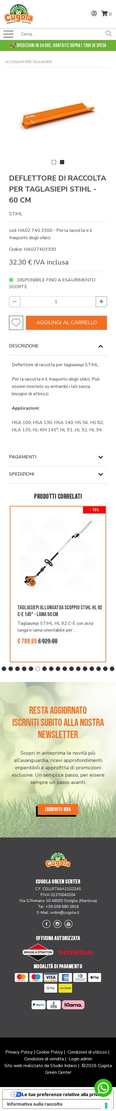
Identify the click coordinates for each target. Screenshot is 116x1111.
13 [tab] (85, 668)
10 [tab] (65, 668)
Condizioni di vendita (44, 1059)
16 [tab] (105, 668)
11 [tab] (71, 668)
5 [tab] (31, 668)
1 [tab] (4, 668)
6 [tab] (37, 668)
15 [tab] (98, 668)
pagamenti (22, 457)
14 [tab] (92, 668)
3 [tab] (17, 668)
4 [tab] (24, 668)
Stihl (15, 214)
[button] (54, 162)
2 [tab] (10, 668)
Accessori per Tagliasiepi (29, 62)
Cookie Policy (49, 1052)
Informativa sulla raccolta (34, 1104)
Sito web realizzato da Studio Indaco (40, 1066)
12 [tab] (78, 668)
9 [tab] (58, 668)
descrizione (24, 346)
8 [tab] (51, 668)
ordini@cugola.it (64, 912)
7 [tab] (44, 668)
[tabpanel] (58, 584)
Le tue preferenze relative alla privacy (63, 1094)
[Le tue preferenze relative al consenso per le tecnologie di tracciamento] (106, 1105)
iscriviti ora (58, 809)
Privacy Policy (19, 1052)
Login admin (80, 1059)
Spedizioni (21, 474)
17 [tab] (112, 668)
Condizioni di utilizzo (87, 1052)
